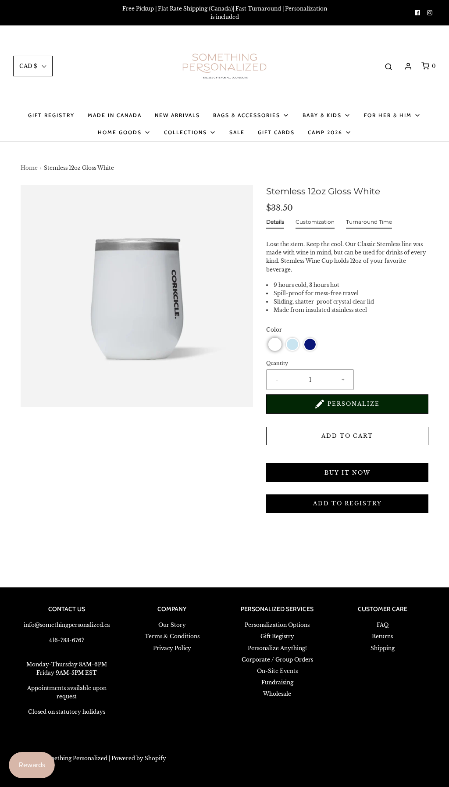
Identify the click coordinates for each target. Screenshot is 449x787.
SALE (237, 132)
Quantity (277, 363)
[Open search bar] (388, 66)
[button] (275, 344)
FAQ (382, 625)
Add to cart (347, 436)
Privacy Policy (172, 648)
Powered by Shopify (138, 758)
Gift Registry (51, 115)
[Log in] (408, 66)
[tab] (275, 224)
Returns (382, 636)
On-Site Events (277, 671)
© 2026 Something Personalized (64, 758)
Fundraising (277, 682)
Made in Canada (115, 115)
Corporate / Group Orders (277, 659)
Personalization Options (277, 625)
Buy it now (347, 472)
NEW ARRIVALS (177, 115)
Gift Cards (276, 132)
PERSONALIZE (354, 404)
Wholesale (277, 693)
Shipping (383, 648)
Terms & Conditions (172, 636)
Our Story (172, 625)
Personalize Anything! (277, 648)
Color (274, 329)
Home (29, 168)
